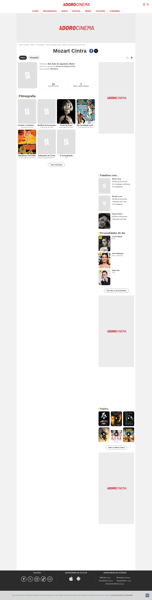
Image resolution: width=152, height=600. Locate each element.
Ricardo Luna (117, 196)
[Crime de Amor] (66, 111)
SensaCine (103, 581)
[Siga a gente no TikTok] (44, 579)
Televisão (100, 11)
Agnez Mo (115, 270)
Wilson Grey (116, 179)
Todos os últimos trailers (116, 447)
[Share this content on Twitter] (96, 51)
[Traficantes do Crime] (46, 142)
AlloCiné (103, 578)
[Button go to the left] (127, 57)
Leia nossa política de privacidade (122, 595)
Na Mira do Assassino (47, 125)
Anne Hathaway (117, 253)
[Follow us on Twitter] (31, 579)
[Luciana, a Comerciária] (27, 111)
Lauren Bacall (117, 236)
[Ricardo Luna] (104, 203)
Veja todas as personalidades (116, 290)
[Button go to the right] (131, 57)
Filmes (35, 11)
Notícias (76, 11)
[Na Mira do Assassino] (46, 111)
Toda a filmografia (56, 165)
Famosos (26, 44)
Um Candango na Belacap (86, 125)
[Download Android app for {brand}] (79, 578)
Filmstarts (120, 578)
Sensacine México (112, 584)
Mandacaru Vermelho (27, 156)
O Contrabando (66, 156)
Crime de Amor (66, 125)
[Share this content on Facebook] (91, 51)
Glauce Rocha (117, 214)
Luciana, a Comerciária (27, 125)
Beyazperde (121, 581)
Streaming (115, 11)
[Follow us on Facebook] (24, 579)
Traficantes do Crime (46, 156)
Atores (33, 44)
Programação (50, 11)
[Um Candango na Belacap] (86, 111)
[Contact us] (50, 579)
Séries (88, 11)
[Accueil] (76, 5)
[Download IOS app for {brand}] (72, 578)
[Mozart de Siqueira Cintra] (27, 75)
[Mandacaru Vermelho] (27, 142)
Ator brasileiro (40, 44)
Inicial (20, 44)
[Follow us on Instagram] (37, 579)
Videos (64, 11)
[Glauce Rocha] (104, 221)
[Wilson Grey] (104, 186)
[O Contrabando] (66, 142)
